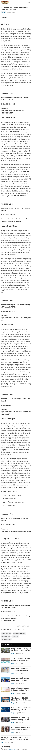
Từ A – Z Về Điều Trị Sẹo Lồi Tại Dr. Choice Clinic (20, 659)
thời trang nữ (15, 636)
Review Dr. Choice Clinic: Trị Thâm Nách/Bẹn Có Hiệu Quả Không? (20, 670)
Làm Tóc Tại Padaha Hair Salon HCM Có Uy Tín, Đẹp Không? (20, 729)
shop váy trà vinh (6, 636)
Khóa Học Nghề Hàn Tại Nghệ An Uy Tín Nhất (20, 679)
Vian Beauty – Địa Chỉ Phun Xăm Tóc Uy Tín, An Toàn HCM (21, 700)
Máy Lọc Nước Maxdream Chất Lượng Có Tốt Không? (21, 710)
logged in (12, 749)
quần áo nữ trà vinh (6, 633)
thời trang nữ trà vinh (6, 639)
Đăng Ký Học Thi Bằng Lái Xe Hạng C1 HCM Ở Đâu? (21, 650)
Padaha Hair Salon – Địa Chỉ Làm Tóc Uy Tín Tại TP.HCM (20, 719)
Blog (3, 12)
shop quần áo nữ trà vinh (19, 633)
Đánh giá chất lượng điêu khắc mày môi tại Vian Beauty (20, 690)
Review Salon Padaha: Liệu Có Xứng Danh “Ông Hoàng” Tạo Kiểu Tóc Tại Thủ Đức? (15, 739)
